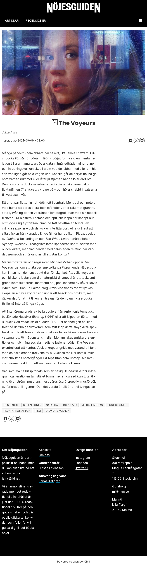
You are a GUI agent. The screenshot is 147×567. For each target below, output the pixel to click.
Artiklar (12, 20)
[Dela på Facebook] (130, 140)
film (38, 410)
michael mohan (92, 405)
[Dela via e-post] (142, 140)
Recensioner (36, 20)
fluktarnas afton (17, 410)
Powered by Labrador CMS (73, 561)
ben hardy (11, 405)
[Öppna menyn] (140, 20)
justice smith (117, 405)
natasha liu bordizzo (61, 405)
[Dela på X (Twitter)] (136, 140)
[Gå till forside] (73, 7)
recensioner (32, 405)
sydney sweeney (57, 410)
